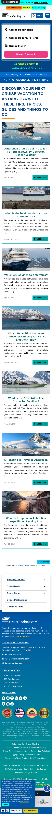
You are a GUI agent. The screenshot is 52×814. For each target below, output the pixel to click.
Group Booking (38, 8)
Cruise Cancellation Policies (36, 751)
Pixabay (42, 565)
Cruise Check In (32, 744)
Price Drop (17, 811)
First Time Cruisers (38, 758)
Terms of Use (16, 769)
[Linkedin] (25, 698)
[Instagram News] (12, 704)
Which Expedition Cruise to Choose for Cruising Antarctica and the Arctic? (26, 336)
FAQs (7, 769)
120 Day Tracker (11, 679)
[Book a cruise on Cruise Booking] (14, 15)
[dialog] (10, 2)
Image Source (31, 773)
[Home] (3, 810)
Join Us (45, 766)
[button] (26, 29)
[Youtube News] (8, 704)
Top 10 (26, 8)
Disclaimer (43, 562)
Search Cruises (24, 54)
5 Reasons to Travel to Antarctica (26, 459)
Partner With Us (34, 766)
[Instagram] (12, 698)
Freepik (21, 565)
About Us (7, 766)
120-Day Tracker (30, 811)
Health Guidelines (37, 748)
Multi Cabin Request (13, 675)
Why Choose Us (19, 766)
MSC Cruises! (41, 2)
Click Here (36, 68)
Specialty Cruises (16, 579)
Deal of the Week (14, 8)
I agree (5, 804)
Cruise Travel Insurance (13, 751)
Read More (39, 178)
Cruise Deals (13, 586)
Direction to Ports (33, 755)
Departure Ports (15, 606)
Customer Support (13, 663)
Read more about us (20, 636)
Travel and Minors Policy (17, 748)
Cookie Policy (29, 769)
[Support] (7, 810)
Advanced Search (25, 63)
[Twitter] (16, 698)
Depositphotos (30, 565)
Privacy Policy (43, 785)
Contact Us (41, 769)
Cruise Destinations (17, 600)
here (7, 797)
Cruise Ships (13, 593)
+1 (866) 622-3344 (12, 654)
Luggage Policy (17, 755)
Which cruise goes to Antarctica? (26, 275)
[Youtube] (8, 698)
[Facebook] (3, 698)
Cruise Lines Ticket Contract (17, 758)
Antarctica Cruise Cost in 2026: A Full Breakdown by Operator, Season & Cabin (26, 151)
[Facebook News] (3, 704)
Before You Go (18, 744)
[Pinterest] (20, 698)
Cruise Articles (28, 75)
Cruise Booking (11, 75)
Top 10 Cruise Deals (13, 686)
